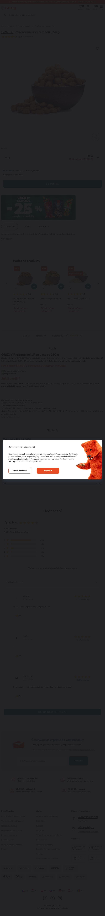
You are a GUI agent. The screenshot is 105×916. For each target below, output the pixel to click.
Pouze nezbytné (20, 471)
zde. (10, 461)
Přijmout (48, 471)
